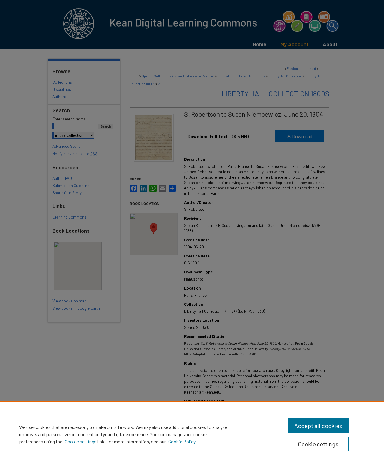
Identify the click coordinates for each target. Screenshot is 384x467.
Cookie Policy (182, 441)
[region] (192, 434)
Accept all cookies (318, 425)
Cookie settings (81, 441)
